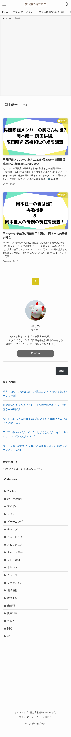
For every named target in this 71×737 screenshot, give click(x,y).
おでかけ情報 (15, 498)
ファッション (15, 582)
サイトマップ (21, 712)
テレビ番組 (13, 559)
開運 (9, 628)
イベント (12, 514)
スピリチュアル (16, 544)
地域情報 (12, 590)
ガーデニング (15, 521)
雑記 (9, 636)
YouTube (12, 491)
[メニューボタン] (4, 4)
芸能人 (11, 620)
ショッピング (15, 537)
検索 (61, 371)
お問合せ (47, 717)
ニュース (12, 575)
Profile (35, 353)
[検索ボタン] (66, 4)
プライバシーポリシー (30, 717)
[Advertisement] (35, 57)
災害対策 (12, 613)
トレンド (12, 567)
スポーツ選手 (15, 552)
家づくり (12, 597)
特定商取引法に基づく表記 (43, 712)
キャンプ (12, 529)
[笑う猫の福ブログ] (35, 4)
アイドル (12, 506)
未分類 (11, 605)
